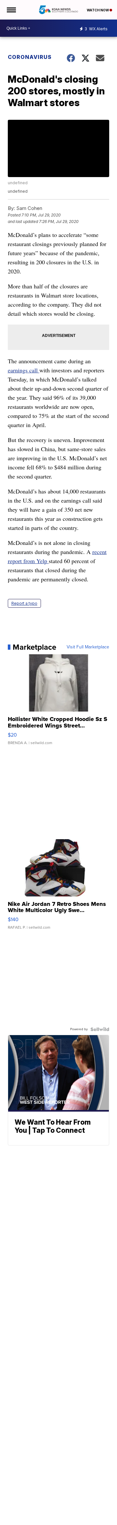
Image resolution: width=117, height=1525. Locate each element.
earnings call (23, 370)
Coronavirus (30, 57)
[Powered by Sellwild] (99, 1029)
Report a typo (24, 603)
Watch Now (98, 10)
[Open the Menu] (11, 10)
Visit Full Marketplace (88, 647)
